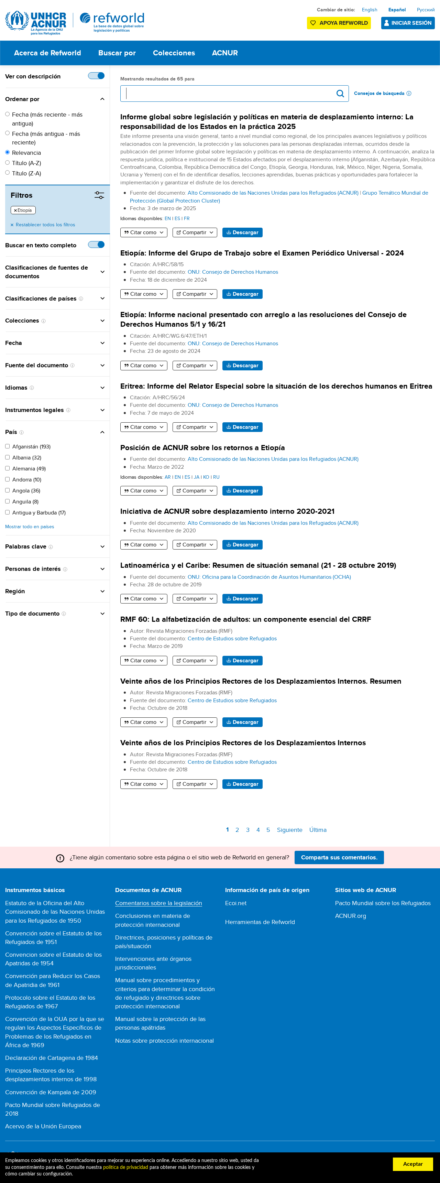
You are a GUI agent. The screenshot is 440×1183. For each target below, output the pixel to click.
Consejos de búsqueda (379, 93)
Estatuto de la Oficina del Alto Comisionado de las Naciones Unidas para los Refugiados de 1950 (55, 911)
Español (397, 9)
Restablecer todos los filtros (45, 224)
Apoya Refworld (344, 23)
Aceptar (413, 1164)
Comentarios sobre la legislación (158, 903)
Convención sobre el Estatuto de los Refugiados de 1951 (53, 937)
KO (206, 476)
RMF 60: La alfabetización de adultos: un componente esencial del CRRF (245, 619)
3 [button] (249, 829)
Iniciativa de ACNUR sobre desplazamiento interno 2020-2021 (227, 511)
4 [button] (259, 829)
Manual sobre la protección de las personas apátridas (160, 1023)
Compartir (194, 232)
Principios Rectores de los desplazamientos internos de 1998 (51, 1074)
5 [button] (269, 829)
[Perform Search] (340, 93)
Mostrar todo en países (29, 527)
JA (196, 476)
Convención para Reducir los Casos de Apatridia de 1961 (52, 980)
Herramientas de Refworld (260, 922)
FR (187, 218)
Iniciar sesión (412, 23)
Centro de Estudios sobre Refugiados (232, 638)
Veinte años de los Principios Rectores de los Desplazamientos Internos (243, 742)
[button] (71, 99)
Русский (426, 9)
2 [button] (238, 829)
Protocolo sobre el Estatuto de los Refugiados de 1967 (50, 1001)
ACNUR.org (350, 915)
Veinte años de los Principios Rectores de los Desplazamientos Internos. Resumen (261, 681)
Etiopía (23, 210)
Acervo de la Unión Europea (43, 1126)
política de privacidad (125, 1167)
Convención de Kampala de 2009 (50, 1092)
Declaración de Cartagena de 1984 (51, 1057)
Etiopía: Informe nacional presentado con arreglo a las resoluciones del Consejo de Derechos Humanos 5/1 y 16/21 (263, 319)
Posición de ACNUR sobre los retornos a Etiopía (202, 447)
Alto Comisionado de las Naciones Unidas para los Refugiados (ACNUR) (273, 193)
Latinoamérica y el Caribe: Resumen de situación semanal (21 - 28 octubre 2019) (258, 565)
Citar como (143, 232)
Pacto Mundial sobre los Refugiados (383, 903)
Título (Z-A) (26, 173)
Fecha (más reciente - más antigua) (47, 118)
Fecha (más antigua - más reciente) (46, 137)
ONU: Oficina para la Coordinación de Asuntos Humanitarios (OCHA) (269, 577)
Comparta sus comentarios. (339, 857)
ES (177, 218)
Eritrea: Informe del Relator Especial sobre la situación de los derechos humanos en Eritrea (276, 386)
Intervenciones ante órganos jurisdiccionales (153, 963)
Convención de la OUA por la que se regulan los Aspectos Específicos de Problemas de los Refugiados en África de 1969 (54, 1031)
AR (168, 476)
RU (216, 476)
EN (168, 218)
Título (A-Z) (26, 163)
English (369, 9)
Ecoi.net (235, 903)
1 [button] (228, 830)
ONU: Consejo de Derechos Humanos (233, 272)
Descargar (245, 232)
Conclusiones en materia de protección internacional (152, 920)
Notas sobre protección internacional (164, 1040)
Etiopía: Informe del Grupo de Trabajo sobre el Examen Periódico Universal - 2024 (262, 253)
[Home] (74, 23)
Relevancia (26, 152)
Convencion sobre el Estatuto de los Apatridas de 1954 (53, 958)
